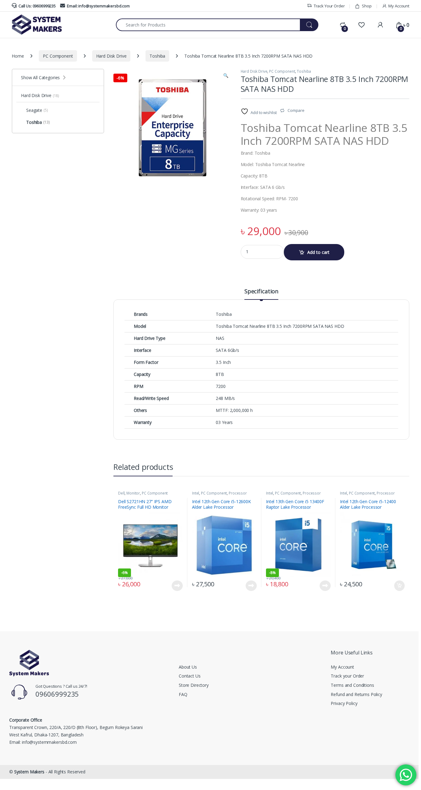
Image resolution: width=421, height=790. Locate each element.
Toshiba (157, 56)
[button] (225, 75)
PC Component (58, 56)
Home (18, 56)
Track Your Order (329, 6)
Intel (195, 493)
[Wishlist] (361, 25)
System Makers (29, 772)
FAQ (183, 694)
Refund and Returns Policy (356, 694)
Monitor (133, 493)
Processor (238, 493)
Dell (121, 493)
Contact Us (190, 676)
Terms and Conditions (352, 685)
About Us (188, 667)
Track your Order (347, 676)
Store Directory (194, 685)
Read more (177, 585)
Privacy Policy (344, 703)
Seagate (37, 110)
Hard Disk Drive (111, 56)
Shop (366, 6)
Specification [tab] (261, 291)
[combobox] (208, 24)
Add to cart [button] (399, 585)
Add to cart (318, 252)
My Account (398, 6)
